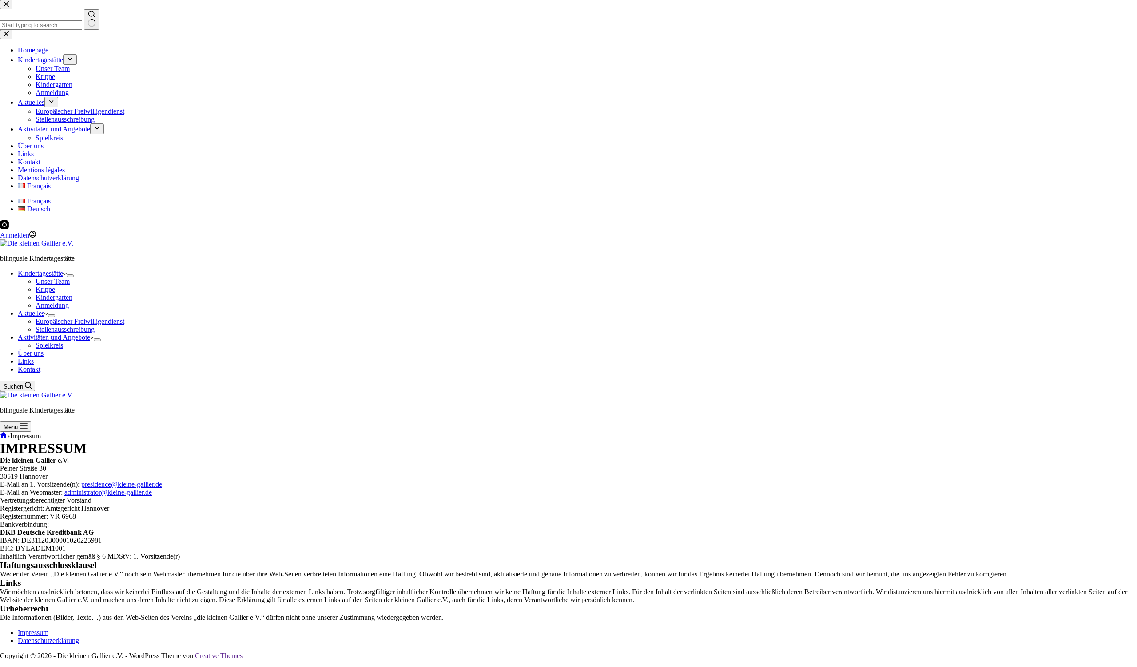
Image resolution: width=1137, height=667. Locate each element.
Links (26, 361)
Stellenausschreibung (65, 329)
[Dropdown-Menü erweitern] (70, 275)
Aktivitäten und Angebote (54, 337)
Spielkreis (49, 345)
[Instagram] (4, 226)
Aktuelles (31, 313)
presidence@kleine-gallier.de (121, 484)
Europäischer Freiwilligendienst (80, 321)
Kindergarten (54, 297)
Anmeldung (52, 305)
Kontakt (29, 369)
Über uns (31, 353)
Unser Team (53, 281)
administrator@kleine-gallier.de (108, 492)
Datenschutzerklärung (48, 640)
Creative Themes (219, 655)
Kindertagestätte (40, 273)
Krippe (45, 289)
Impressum (33, 632)
